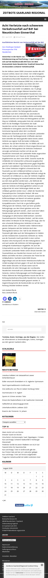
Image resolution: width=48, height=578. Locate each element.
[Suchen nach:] (24, 329)
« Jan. (4, 500)
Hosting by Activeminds (10, 528)
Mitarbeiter (6, 552)
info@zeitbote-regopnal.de (16, 530)
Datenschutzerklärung (9, 547)
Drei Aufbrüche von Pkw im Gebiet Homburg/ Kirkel (20, 389)
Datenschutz (19, 573)
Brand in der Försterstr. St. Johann (14, 411)
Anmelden (5, 556)
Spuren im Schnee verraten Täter (14, 396)
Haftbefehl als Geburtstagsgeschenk (15, 404)
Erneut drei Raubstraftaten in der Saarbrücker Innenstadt (22, 400)
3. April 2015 (8, 37)
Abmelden (13, 556)
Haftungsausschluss (9, 549)
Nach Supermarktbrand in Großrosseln (16, 385)
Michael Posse (20, 37)
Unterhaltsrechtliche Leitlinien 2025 (14, 407)
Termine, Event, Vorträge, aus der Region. (19, 337)
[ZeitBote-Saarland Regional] (24, 7)
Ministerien (6, 561)
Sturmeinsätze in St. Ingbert (12, 393)
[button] (44, 19)
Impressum (6, 545)
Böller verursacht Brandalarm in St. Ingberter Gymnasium (22, 381)
